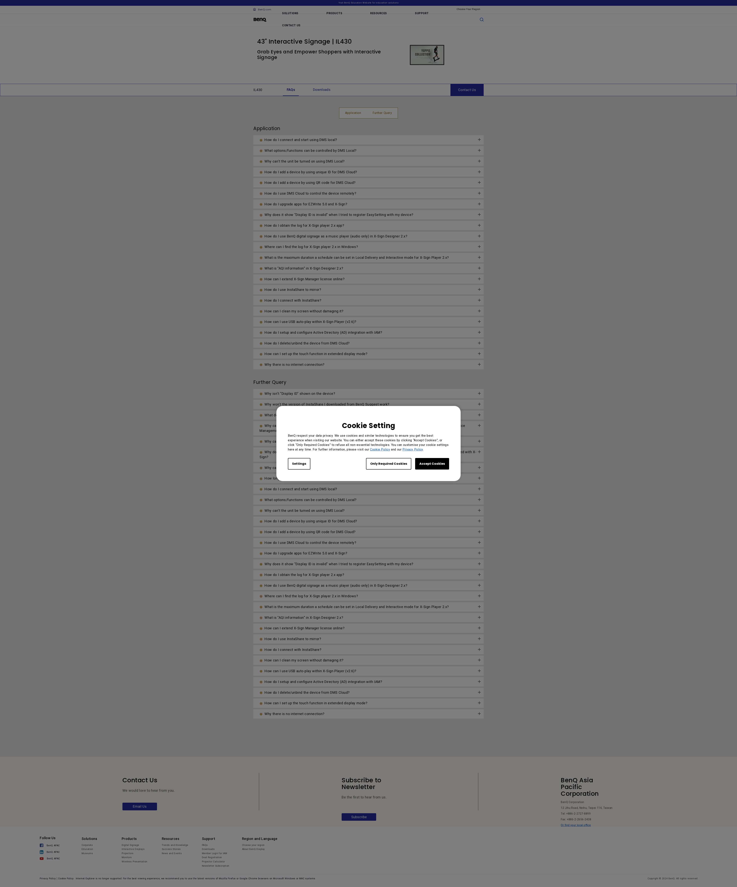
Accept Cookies (432, 463)
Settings (299, 463)
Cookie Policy (380, 449)
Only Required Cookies (388, 463)
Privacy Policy (412, 449)
